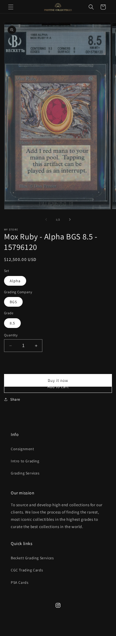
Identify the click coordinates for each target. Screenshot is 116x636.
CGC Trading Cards (27, 570)
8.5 (12, 323)
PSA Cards (19, 582)
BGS (13, 301)
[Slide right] (70, 219)
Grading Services (25, 473)
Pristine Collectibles (63, 631)
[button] (11, 7)
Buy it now (58, 380)
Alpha (15, 280)
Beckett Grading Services (32, 557)
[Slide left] (46, 219)
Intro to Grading (25, 461)
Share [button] (15, 399)
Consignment (22, 448)
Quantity (11, 335)
